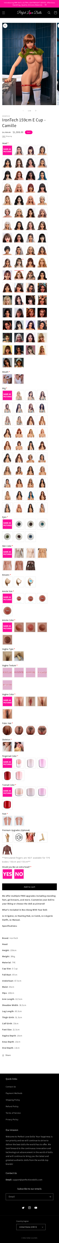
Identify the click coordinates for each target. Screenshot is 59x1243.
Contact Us (11, 1086)
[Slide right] (36, 110)
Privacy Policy (12, 1119)
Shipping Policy (13, 1100)
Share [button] (8, 1055)
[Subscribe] (50, 1196)
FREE (4, 136)
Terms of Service (13, 1113)
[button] (3, 13)
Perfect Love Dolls (31, 1238)
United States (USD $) (28, 1227)
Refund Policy (12, 1106)
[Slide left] (23, 110)
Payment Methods (14, 1093)
